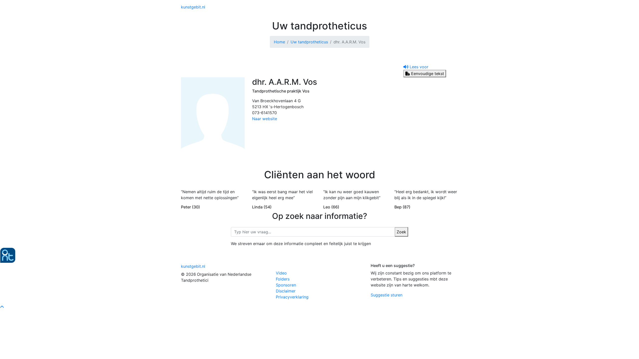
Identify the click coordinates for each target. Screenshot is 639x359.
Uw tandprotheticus (309, 41)
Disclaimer (286, 290)
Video (281, 272)
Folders (283, 278)
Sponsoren (286, 284)
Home (279, 41)
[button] (415, 66)
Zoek (401, 231)
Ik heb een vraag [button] (436, 6)
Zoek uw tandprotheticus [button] (389, 6)
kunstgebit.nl (193, 6)
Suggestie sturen (386, 294)
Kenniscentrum (347, 6)
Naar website (264, 118)
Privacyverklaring (292, 296)
